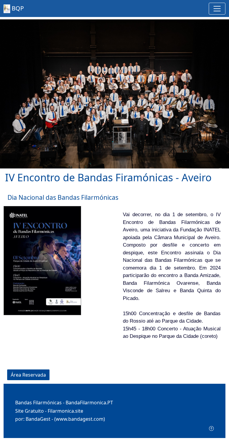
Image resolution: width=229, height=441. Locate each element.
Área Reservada (28, 375)
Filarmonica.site (65, 411)
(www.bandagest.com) (79, 419)
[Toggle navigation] (217, 9)
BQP (17, 8)
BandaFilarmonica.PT (89, 402)
